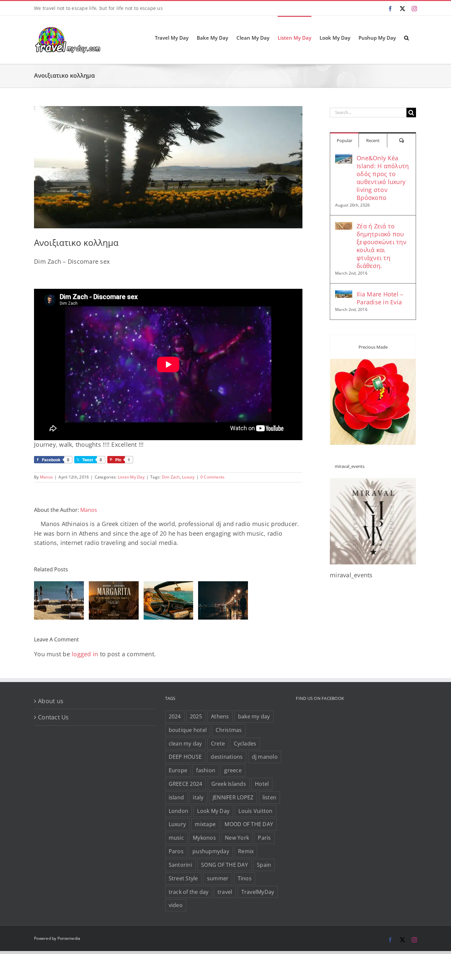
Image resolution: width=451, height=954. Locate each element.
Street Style (183, 878)
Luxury (188, 477)
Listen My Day (131, 477)
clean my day (185, 743)
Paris (264, 837)
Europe (178, 770)
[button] (406, 37)
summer (218, 878)
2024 (175, 716)
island (176, 797)
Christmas (229, 729)
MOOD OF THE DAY (249, 824)
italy (198, 797)
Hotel (262, 783)
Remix (246, 851)
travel (225, 891)
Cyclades (245, 743)
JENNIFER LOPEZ (233, 797)
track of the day (189, 891)
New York (237, 837)
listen (269, 797)
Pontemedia (69, 938)
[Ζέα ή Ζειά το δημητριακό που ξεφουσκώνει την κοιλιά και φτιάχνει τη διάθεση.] (343, 227)
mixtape (205, 824)
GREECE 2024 (185, 783)
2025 (196, 716)
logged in (85, 654)
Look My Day (213, 810)
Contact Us (53, 717)
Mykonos (204, 837)
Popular (344, 140)
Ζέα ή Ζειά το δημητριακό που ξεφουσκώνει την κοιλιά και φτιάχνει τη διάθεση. (381, 246)
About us (50, 701)
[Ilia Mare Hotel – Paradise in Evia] (343, 295)
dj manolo (265, 756)
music (176, 837)
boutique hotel (188, 729)
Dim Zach (171, 477)
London (179, 810)
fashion (205, 770)
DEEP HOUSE (185, 756)
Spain (264, 864)
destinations (227, 756)
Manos (46, 477)
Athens (220, 716)
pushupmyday (210, 851)
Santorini (180, 864)
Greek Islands (228, 783)
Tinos (245, 878)
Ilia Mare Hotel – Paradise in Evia (380, 298)
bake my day (254, 716)
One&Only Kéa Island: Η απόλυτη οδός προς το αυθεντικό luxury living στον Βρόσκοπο (383, 178)
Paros (176, 851)
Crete (218, 743)
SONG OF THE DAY (224, 864)
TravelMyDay (257, 891)
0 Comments (212, 477)
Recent (373, 140)
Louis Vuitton (255, 810)
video (176, 905)
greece (233, 770)
